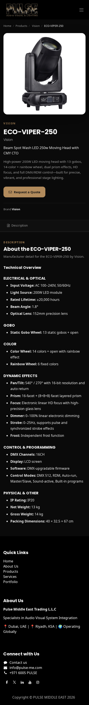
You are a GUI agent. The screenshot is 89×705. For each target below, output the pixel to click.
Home (7, 26)
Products (21, 26)
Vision (36, 26)
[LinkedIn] (22, 682)
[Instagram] (37, 682)
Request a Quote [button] (27, 192)
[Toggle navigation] (81, 9)
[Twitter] (14, 682)
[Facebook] (6, 682)
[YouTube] (30, 682)
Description (19, 225)
